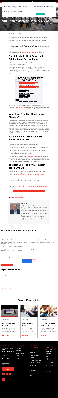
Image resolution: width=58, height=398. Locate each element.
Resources (43, 1)
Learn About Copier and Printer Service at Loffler (29, 191)
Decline (49, 14)
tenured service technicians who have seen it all (27, 188)
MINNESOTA (19, 348)
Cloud (3, 278)
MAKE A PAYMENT (8, 369)
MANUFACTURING (34, 378)
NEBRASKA (19, 360)
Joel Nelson (24, 203)
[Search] (55, 1)
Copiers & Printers (14, 197)
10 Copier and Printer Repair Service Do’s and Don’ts (27, 194)
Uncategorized (5, 290)
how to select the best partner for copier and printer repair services (33, 186)
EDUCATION (33, 365)
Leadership (20, 197)
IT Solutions (5, 273)
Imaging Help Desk (33, 156)
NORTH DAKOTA (20, 353)
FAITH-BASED (33, 367)
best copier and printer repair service (29, 52)
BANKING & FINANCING (35, 360)
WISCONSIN (19, 350)
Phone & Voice (5, 286)
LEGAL (31, 375)
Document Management (7, 281)
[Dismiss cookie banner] (53, 4)
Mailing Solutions (6, 292)
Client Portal (51, 1)
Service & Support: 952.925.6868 (34, 1)
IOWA (17, 358)
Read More (5, 335)
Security (4, 275)
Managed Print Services (7, 284)
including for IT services (20, 107)
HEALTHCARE (33, 373)
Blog (47, 1)
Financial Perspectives (7, 288)
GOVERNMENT (33, 370)
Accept (40, 14)
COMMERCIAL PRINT (35, 362)
